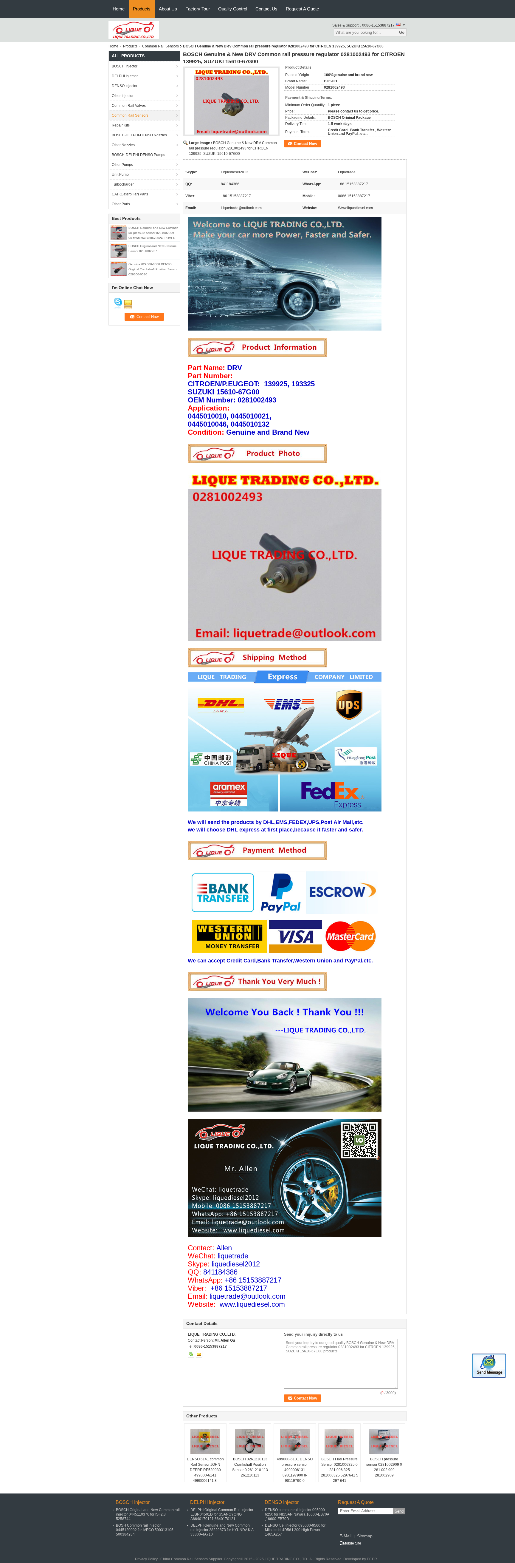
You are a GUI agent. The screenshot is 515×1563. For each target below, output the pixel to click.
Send (399, 1511)
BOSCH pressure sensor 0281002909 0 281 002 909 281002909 (384, 1467)
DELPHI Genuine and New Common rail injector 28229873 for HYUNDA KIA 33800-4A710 (221, 1529)
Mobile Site (352, 1543)
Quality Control (232, 8)
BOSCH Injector (124, 66)
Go (401, 32)
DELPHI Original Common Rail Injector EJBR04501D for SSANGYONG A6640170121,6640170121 (221, 1514)
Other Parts (121, 204)
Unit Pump (120, 174)
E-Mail (345, 1535)
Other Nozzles (123, 145)
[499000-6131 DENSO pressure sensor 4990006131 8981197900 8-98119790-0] (295, 1441)
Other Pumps (122, 165)
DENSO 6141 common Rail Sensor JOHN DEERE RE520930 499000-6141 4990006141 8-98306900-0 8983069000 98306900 (205, 1475)
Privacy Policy (146, 1559)
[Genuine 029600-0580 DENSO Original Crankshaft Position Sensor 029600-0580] (119, 268)
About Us (168, 8)
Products (142, 8)
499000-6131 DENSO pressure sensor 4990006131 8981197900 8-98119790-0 (295, 1470)
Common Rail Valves (129, 106)
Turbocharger (123, 184)
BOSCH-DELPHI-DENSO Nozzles (139, 135)
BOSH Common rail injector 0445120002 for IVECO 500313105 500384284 (144, 1529)
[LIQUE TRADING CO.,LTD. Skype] (191, 1354)
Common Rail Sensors (160, 46)
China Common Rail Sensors (184, 1559)
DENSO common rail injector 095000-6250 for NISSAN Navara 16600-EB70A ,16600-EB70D (297, 1514)
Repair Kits (121, 125)
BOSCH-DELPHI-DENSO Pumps (138, 155)
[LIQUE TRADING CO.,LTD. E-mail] (199, 1354)
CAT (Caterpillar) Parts (130, 194)
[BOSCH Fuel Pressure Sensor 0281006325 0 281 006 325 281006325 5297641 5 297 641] (339, 1441)
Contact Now (305, 143)
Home (119, 8)
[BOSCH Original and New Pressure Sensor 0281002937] (119, 250)
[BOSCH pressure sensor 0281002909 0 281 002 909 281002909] (384, 1441)
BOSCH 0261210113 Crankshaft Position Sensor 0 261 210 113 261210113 (250, 1467)
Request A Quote (302, 8)
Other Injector (123, 96)
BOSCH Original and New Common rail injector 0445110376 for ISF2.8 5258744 (148, 1514)
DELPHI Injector (125, 76)
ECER (372, 1559)
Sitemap (365, 1535)
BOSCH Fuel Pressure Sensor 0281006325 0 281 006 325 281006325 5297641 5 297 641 (339, 1470)
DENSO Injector (124, 86)
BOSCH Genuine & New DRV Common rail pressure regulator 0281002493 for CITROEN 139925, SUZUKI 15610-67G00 (233, 148)
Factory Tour (197, 8)
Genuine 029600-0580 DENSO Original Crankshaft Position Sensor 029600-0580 (152, 269)
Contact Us (266, 8)
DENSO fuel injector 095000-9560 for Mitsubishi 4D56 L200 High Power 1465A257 (295, 1529)
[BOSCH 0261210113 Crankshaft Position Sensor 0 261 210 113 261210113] (250, 1441)
